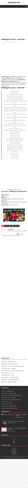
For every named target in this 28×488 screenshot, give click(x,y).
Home (14, 448)
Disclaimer (14, 452)
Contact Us (14, 449)
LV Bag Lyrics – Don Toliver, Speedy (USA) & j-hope (12, 366)
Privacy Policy (14, 451)
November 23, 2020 (6, 42)
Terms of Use (14, 454)
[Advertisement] (14, 24)
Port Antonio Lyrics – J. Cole (7, 375)
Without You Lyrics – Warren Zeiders (9, 363)
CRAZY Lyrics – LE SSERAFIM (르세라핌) (10, 379)
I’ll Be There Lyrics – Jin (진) (7, 373)
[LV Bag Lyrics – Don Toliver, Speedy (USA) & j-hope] (4, 431)
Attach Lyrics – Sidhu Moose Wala (8, 382)
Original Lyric (14, 42)
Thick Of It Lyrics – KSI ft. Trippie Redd (9, 377)
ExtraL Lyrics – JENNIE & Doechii (8, 361)
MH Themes (22, 457)
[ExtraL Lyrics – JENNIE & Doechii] (8, 414)
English (6, 225)
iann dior (16, 225)
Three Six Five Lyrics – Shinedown (8, 368)
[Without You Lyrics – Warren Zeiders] (4, 424)
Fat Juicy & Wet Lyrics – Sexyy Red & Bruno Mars (12, 370)
